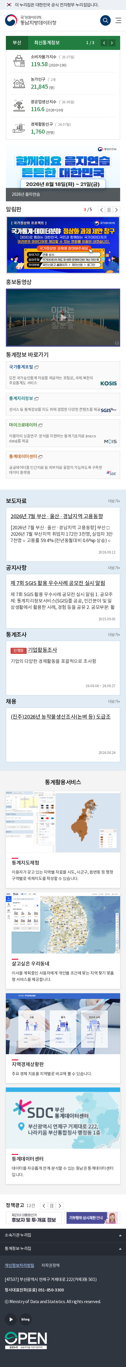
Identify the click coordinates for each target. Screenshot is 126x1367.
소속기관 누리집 (15, 1235)
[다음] (111, 42)
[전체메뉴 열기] (116, 20)
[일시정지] (109, 209)
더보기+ (114, 501)
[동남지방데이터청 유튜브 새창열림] (11, 1319)
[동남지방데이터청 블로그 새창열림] (25, 1319)
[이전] (104, 42)
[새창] (63, 317)
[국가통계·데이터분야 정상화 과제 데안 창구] (63, 245)
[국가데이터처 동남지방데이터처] (30, 20)
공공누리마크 (26, 1340)
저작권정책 (50, 1265)
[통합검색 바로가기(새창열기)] (105, 20)
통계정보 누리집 (15, 1248)
